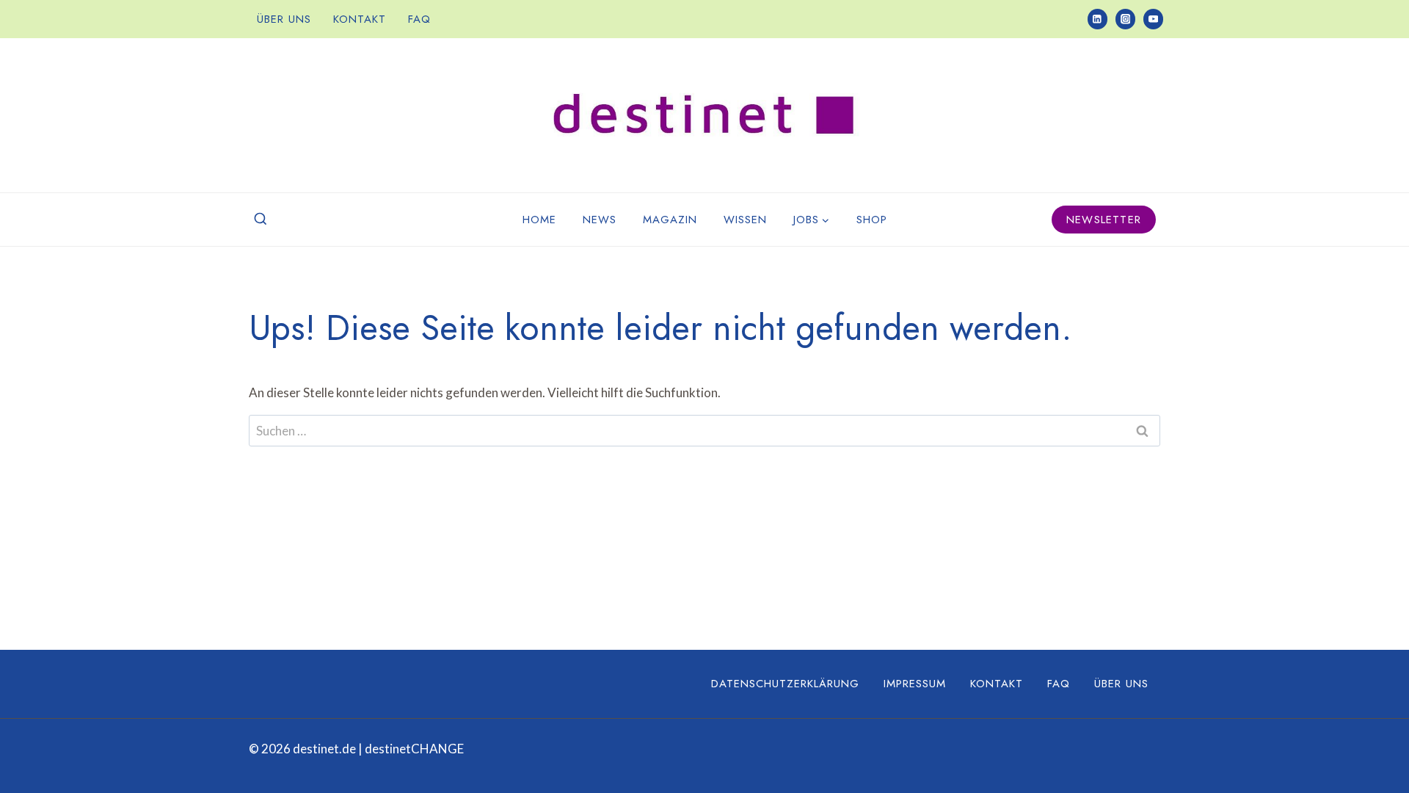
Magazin (670, 219)
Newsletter (1103, 219)
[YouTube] (1153, 19)
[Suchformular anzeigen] (260, 219)
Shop (871, 219)
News (599, 219)
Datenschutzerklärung (785, 684)
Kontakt (359, 19)
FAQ (419, 19)
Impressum (915, 684)
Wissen (745, 219)
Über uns (284, 19)
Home (539, 219)
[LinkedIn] (1097, 19)
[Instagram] (1125, 19)
